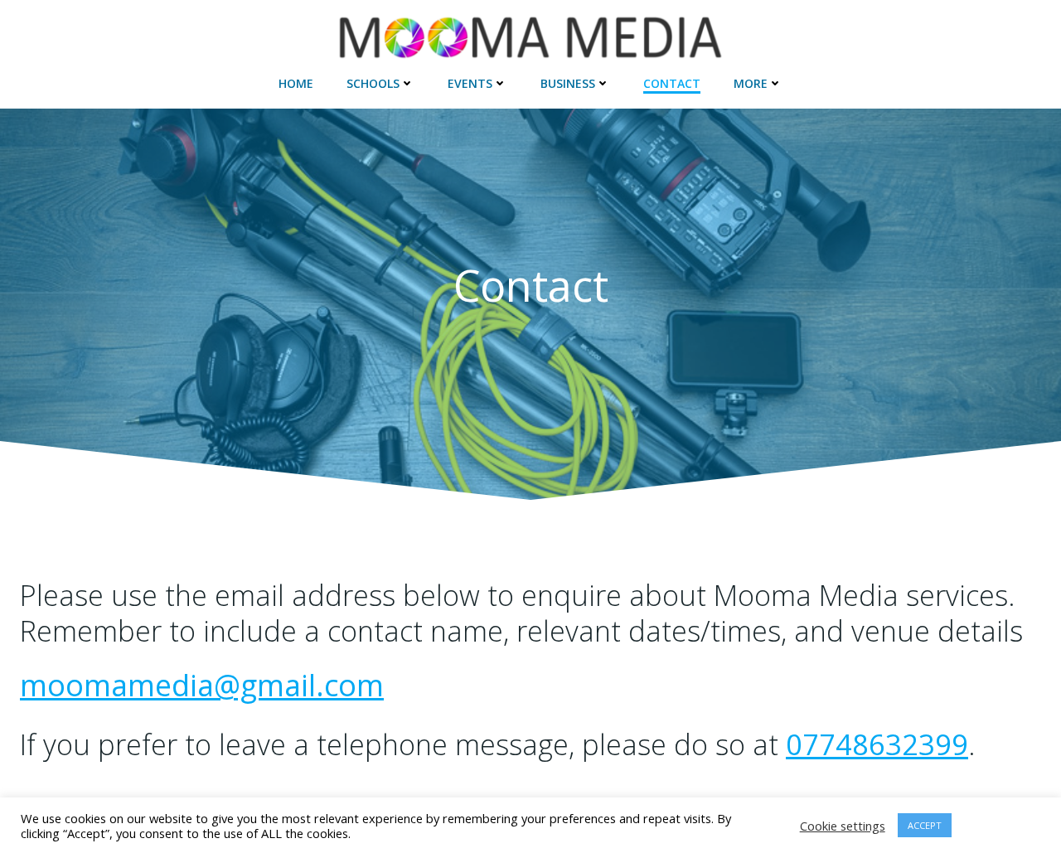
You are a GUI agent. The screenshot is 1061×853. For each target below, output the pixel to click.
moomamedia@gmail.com (202, 685)
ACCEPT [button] (925, 825)
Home (296, 83)
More (751, 83)
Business (567, 83)
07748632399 (877, 744)
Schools (373, 83)
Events (470, 83)
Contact (671, 83)
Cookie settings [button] (842, 825)
